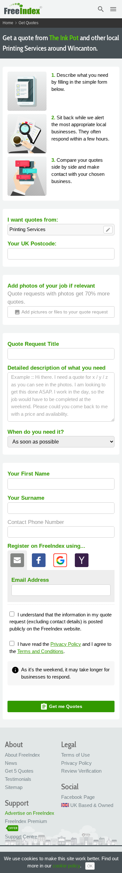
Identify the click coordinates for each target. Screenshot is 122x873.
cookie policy (66, 865)
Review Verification (81, 771)
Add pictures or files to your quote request (61, 312)
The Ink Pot (64, 37)
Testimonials (18, 779)
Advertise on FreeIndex (29, 813)
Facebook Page (78, 797)
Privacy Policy (65, 644)
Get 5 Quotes (19, 771)
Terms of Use (75, 755)
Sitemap (13, 787)
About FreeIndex (22, 755)
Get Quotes (28, 23)
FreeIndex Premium (26, 821)
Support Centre (21, 836)
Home (8, 23)
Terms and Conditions (40, 651)
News (11, 763)
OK (90, 866)
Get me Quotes (61, 707)
